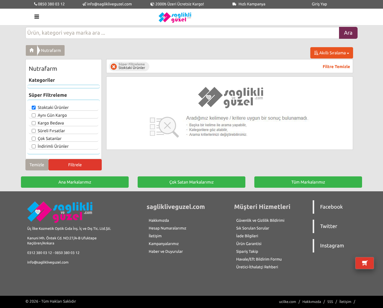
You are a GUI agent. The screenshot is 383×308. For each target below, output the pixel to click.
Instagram (332, 246)
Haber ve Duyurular (166, 252)
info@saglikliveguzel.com (109, 4)
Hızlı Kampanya (251, 4)
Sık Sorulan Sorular (252, 228)
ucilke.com (287, 302)
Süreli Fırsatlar (51, 130)
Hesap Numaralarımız (167, 228)
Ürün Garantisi (249, 244)
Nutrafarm (51, 50)
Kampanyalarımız (164, 244)
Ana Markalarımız (74, 182)
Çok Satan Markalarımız (191, 182)
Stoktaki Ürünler (53, 107)
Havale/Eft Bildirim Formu (259, 259)
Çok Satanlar (50, 138)
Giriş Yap (319, 4)
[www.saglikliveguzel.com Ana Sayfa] (31, 50)
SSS (330, 302)
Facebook (331, 207)
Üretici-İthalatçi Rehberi (257, 267)
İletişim (155, 236)
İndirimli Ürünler (53, 146)
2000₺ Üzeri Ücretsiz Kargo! (179, 4)
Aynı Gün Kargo (52, 115)
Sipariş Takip (247, 252)
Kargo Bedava (51, 123)
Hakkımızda (159, 220)
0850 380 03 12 (51, 4)
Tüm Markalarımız (308, 182)
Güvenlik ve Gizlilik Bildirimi (260, 220)
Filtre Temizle (336, 66)
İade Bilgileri (247, 236)
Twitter (328, 226)
